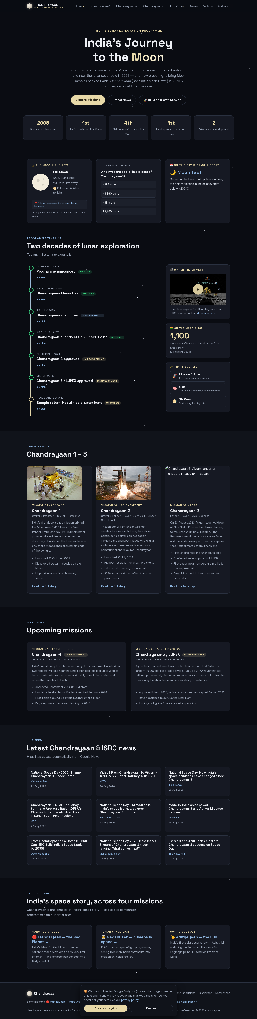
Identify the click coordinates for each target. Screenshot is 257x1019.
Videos (208, 6)
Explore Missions (88, 100)
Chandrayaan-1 (100, 6)
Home (78, 6)
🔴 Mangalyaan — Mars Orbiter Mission (70, 1001)
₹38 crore (109, 202)
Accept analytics (106, 1008)
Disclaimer (205, 993)
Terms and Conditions (181, 993)
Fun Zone (176, 6)
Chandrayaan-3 (154, 6)
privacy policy (129, 1000)
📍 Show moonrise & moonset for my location (56, 205)
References (222, 993)
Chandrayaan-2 (127, 6)
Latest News (122, 100)
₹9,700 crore (111, 211)
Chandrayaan (45, 993)
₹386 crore (110, 184)
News (194, 6)
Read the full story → (46, 586)
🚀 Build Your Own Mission (162, 100)
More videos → (206, 313)
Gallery (223, 6)
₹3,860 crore (111, 193)
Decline (151, 1008)
